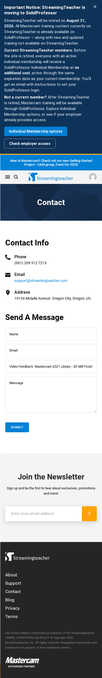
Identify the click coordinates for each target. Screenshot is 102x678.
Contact (13, 591)
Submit (17, 427)
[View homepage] (27, 555)
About (11, 574)
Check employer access (29, 143)
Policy (45, 637)
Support (13, 583)
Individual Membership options (36, 131)
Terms (11, 616)
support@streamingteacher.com (40, 281)
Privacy (12, 608)
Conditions (24, 637)
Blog (9, 599)
